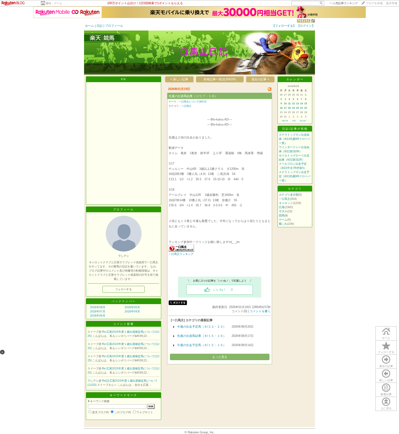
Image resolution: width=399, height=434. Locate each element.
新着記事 (386, 394)
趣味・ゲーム (54, 3)
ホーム (89, 25)
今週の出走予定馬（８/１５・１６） (201, 345)
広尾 (281, 207)
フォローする (386, 352)
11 (289, 103)
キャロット (286, 203)
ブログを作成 (374, 3)
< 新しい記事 (179, 79)
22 (305, 108)
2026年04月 (132, 311)
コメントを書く (260, 311)
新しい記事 (386, 380)
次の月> (303, 121)
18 (289, 108)
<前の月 (284, 121)
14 (301, 103)
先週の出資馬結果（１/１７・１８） (193, 96)
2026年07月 (97, 311)
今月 (294, 121)
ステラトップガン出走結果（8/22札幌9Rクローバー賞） (294, 139)
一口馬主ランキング (181, 254)
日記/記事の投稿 (295, 128)
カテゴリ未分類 (288, 194)
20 (297, 108)
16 (281, 108)
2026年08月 (97, 307)
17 (285, 108)
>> (343, 3)
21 (301, 108)
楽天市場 (391, 3)
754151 (303, 21)
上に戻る (386, 408)
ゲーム (283, 219)
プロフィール (114, 25)
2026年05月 (132, 307)
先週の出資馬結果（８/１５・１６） (201, 336)
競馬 (281, 215)
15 (305, 103)
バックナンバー (124, 301)
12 (293, 103)
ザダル (283, 211)
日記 (100, 25)
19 (293, 108)
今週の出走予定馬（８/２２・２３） (201, 326)
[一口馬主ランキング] (181, 250)
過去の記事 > (260, 79)
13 (297, 103)
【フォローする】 (284, 25)
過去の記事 (386, 366)
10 (285, 103)
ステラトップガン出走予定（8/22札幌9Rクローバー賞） (294, 176)
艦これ (283, 223)
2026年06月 (97, 315)
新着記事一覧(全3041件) (220, 79)
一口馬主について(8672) (192, 101)
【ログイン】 (306, 25)
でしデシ (93, 380)
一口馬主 (186, 106)
